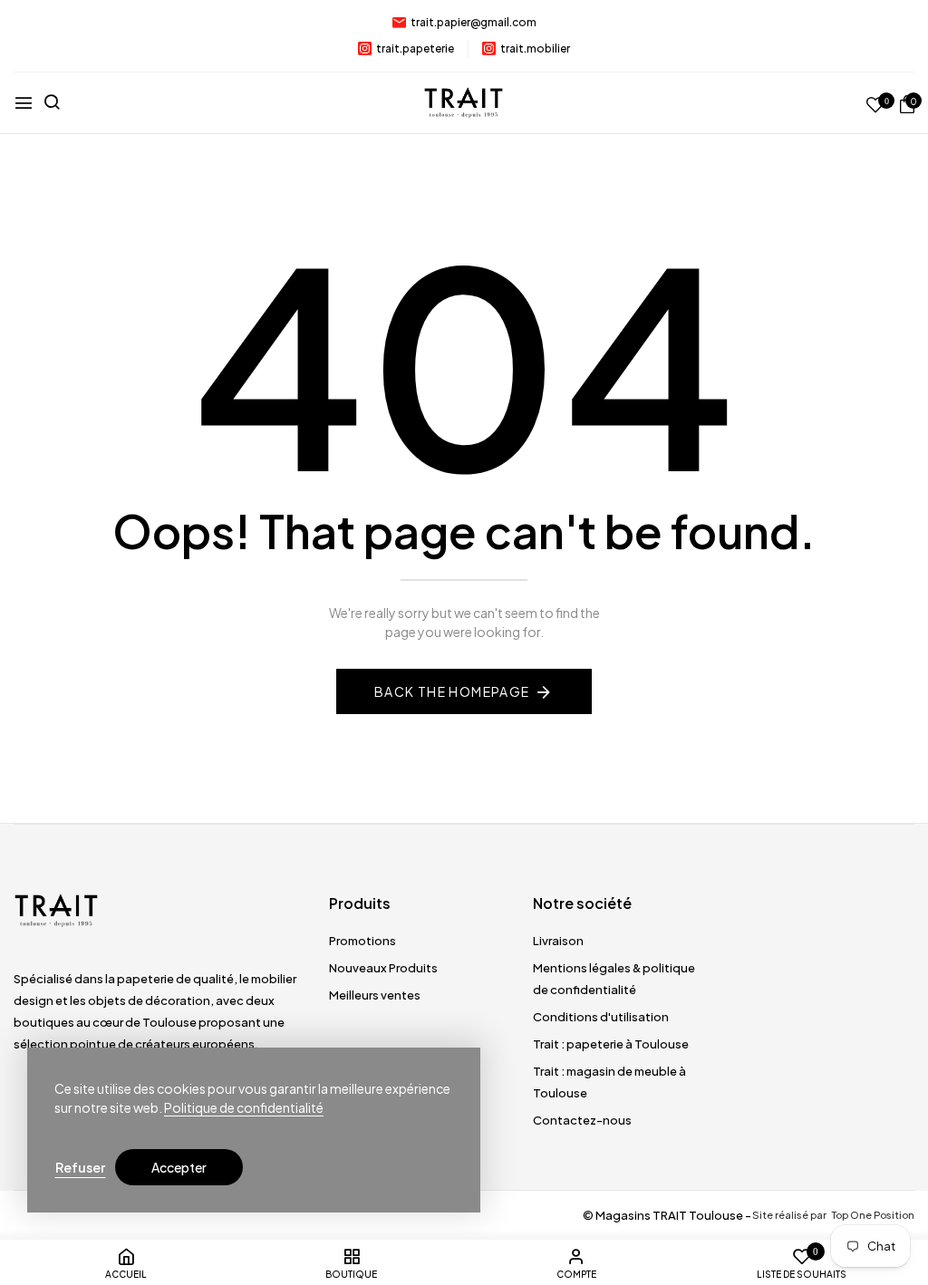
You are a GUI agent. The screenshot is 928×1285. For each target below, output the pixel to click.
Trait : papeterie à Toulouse (611, 1044)
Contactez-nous (582, 1120)
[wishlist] (875, 105)
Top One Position (872, 1215)
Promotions (362, 940)
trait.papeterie (415, 48)
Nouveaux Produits (383, 968)
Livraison (558, 940)
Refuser (80, 1167)
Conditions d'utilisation (601, 1017)
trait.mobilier (535, 48)
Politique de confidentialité (244, 1107)
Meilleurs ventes (374, 995)
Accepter (179, 1167)
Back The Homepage (452, 691)
